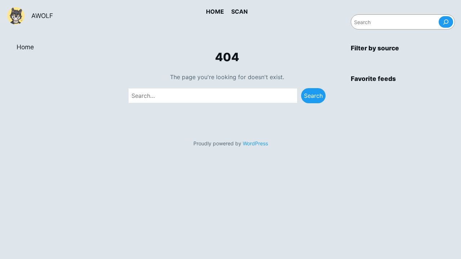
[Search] (446, 22)
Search (313, 95)
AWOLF (42, 15)
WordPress (255, 143)
